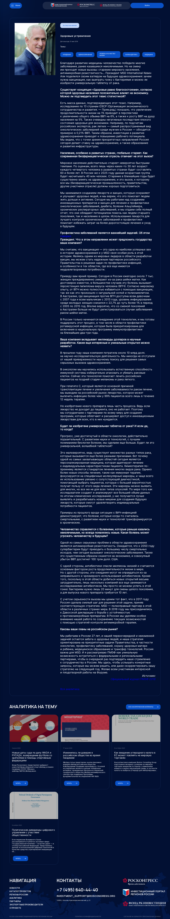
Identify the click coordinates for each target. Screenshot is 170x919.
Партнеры (15, 901)
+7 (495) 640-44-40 (77, 890)
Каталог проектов (20, 891)
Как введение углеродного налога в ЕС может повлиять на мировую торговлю (134, 755)
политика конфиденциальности (88, 916)
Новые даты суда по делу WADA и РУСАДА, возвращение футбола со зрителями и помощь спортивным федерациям (32, 756)
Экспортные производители (26, 904)
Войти (147, 5)
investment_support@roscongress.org (83, 896)
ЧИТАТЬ (18, 783)
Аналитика (15, 898)
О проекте (15, 908)
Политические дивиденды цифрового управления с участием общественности (33, 832)
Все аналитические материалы (140, 707)
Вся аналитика (69, 689)
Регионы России (18, 894)
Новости (14, 888)
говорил (65, 236)
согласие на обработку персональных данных (142, 916)
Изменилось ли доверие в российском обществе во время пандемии (81, 755)
